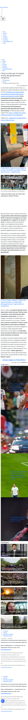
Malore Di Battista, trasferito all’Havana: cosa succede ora (14, 555)
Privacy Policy (3, 638)
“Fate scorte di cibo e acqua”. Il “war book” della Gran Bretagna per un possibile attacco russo (13, 583)
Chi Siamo (5, 631)
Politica (5, 33)
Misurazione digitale (8, 634)
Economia (5, 39)
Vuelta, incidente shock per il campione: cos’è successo (17, 431)
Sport (4, 43)
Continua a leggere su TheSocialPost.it (14, 360)
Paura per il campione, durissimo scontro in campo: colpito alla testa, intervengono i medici (19, 475)
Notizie (3, 567)
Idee (4, 31)
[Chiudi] (3, 19)
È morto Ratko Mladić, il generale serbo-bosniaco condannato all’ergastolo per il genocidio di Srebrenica (13, 303)
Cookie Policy (9, 638)
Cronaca (5, 36)
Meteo (3, 596)
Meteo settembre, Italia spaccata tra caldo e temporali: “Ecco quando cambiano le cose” (13, 598)
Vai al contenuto (4, 7)
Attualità (5, 38)
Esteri (4, 35)
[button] (2, 701)
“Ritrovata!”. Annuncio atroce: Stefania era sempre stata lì (13, 612)
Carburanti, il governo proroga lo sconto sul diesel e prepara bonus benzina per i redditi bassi (13, 170)
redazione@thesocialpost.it (7, 667)
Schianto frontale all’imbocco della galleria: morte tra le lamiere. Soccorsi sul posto (13, 569)
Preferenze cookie (7, 636)
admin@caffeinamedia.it (6, 649)
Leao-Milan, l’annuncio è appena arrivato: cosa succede (19, 519)
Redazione (7, 80)
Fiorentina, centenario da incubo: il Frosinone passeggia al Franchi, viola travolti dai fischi (19, 387)
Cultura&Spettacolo (8, 41)
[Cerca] (1, 16)
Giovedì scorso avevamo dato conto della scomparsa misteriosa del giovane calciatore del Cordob (12, 94)
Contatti (5, 632)
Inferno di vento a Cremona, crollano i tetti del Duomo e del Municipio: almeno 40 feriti (14, 627)
